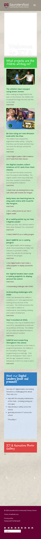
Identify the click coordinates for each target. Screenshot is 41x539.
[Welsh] (33, 528)
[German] (13, 528)
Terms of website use (11, 514)
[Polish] (19, 528)
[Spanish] (26, 528)
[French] (9, 528)
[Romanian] (22, 528)
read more (10, 105)
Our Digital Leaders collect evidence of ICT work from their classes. (20, 167)
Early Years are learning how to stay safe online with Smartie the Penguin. (20, 201)
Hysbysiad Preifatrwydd (12, 521)
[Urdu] (29, 528)
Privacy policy (8, 518)
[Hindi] (16, 528)
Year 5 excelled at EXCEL (17, 320)
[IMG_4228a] (20, 454)
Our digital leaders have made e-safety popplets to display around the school (19, 276)
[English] (6, 528)
